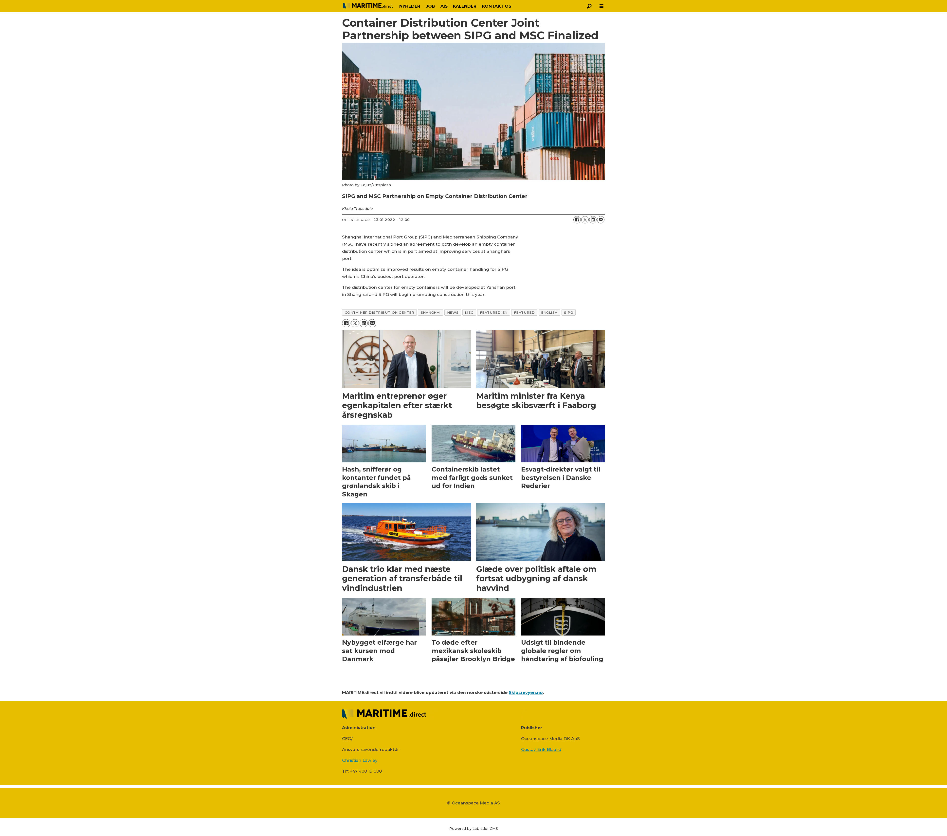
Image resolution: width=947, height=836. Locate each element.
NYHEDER (409, 6)
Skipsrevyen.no (526, 692)
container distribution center (379, 312)
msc (469, 312)
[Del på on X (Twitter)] (585, 219)
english (549, 312)
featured (524, 312)
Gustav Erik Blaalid (541, 749)
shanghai (431, 312)
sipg (568, 312)
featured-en (494, 312)
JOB (430, 6)
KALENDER (464, 6)
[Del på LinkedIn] (593, 219)
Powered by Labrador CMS (473, 828)
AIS (444, 6)
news (452, 312)
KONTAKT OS (496, 6)
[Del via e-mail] (600, 219)
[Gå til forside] (368, 6)
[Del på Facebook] (577, 219)
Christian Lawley (360, 760)
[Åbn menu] (601, 6)
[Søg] (589, 6)
